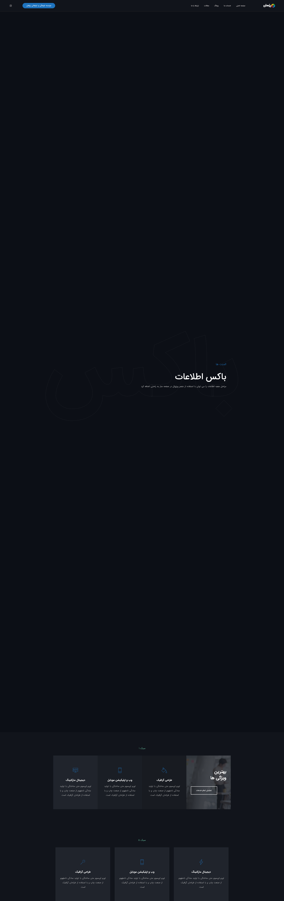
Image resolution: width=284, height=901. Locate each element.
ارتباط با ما (195, 5)
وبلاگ (216, 5)
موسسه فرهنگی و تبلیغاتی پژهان (38, 5)
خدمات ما (227, 5)
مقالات (206, 5)
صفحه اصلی (240, 5)
